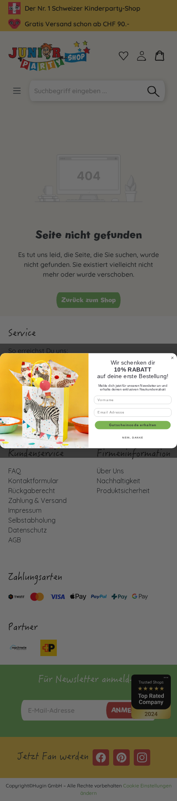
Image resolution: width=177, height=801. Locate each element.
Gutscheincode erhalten (133, 425)
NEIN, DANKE (132, 437)
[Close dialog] (172, 357)
